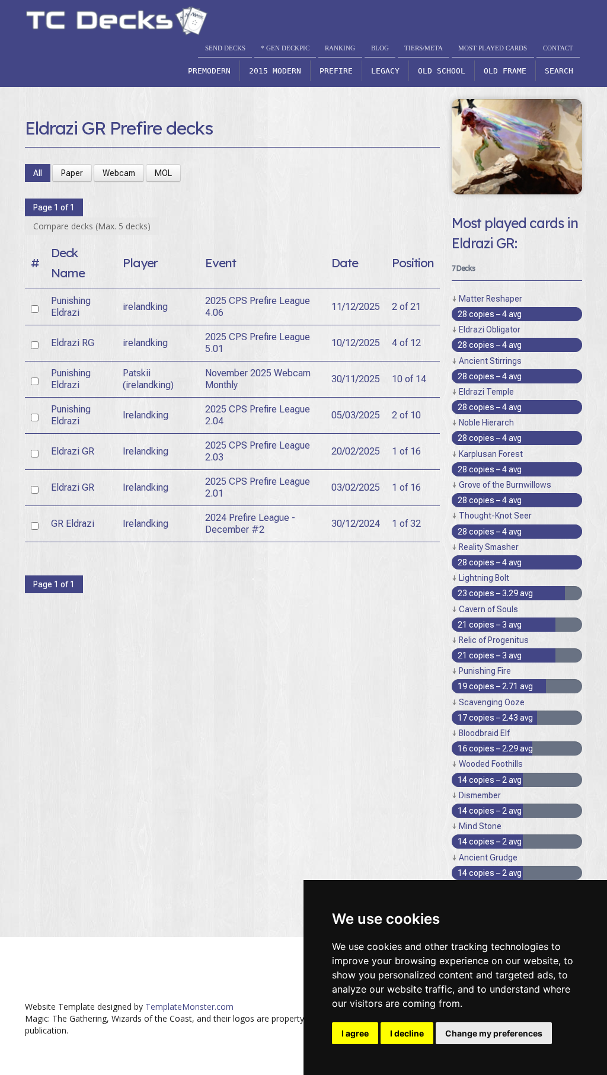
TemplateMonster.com (189, 1006)
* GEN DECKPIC (285, 48)
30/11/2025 (355, 379)
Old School (441, 70)
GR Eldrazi (72, 523)
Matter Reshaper (490, 298)
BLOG (380, 48)
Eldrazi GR (72, 451)
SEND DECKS (225, 48)
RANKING (340, 48)
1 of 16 (406, 451)
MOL (163, 173)
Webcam (119, 173)
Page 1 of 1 (54, 207)
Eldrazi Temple (486, 391)
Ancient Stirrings (490, 361)
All (37, 173)
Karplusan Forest (491, 454)
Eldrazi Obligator (489, 329)
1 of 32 (406, 523)
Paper (72, 173)
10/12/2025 (355, 342)
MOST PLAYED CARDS (492, 48)
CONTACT (558, 48)
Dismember (480, 795)
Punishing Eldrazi (71, 306)
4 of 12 (406, 342)
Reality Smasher (489, 547)
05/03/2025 (355, 415)
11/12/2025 (355, 306)
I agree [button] (355, 1033)
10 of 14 (409, 379)
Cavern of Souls (488, 609)
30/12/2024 (355, 523)
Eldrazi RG (72, 342)
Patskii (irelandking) (148, 379)
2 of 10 (406, 415)
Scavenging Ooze (492, 702)
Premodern (209, 70)
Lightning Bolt (484, 578)
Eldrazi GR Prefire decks (119, 128)
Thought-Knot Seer (495, 515)
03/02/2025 (355, 487)
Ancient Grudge (488, 857)
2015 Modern (275, 70)
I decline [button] (407, 1033)
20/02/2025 (355, 451)
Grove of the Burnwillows (505, 484)
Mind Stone (480, 826)
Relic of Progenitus (494, 640)
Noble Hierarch (486, 422)
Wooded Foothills (491, 764)
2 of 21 (406, 306)
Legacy (385, 70)
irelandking (145, 306)
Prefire (336, 70)
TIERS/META (423, 48)
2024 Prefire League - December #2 (250, 523)
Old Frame (505, 70)
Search (559, 70)
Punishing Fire (485, 671)
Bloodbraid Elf (484, 733)
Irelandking (145, 415)
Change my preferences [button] (493, 1033)
